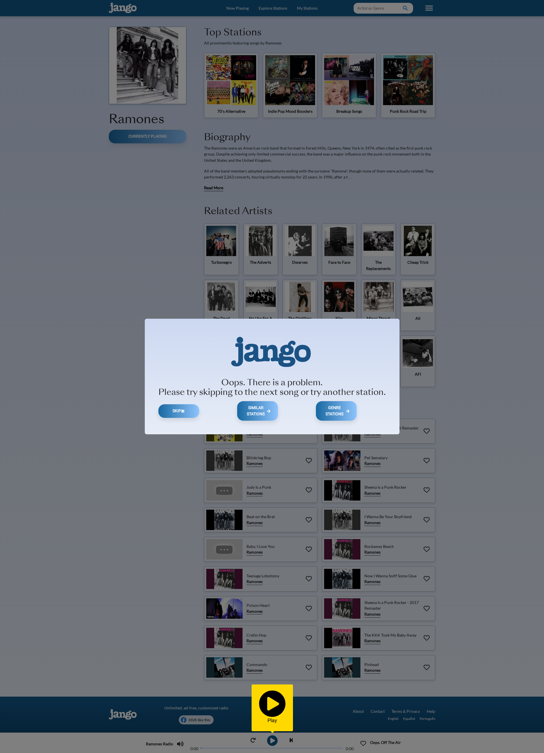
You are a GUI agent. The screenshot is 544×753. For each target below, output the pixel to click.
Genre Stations (334, 410)
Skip (177, 411)
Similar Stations (256, 410)
